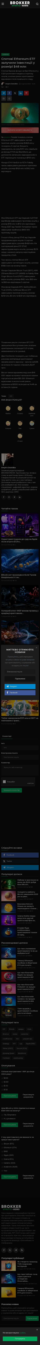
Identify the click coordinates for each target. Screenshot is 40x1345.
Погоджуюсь (20, 1339)
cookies (22, 1333)
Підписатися (20, 679)
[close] (37, 1329)
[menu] (3, 3)
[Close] (36, 648)
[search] (37, 3)
